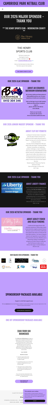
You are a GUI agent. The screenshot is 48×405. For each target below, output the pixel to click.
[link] (24, 4)
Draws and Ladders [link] (14, 402)
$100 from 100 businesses (24, 381)
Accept (35, 400)
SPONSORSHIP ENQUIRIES (24, 310)
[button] (2, 9)
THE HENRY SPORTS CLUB (24, 71)
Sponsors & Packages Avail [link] (11, 400)
